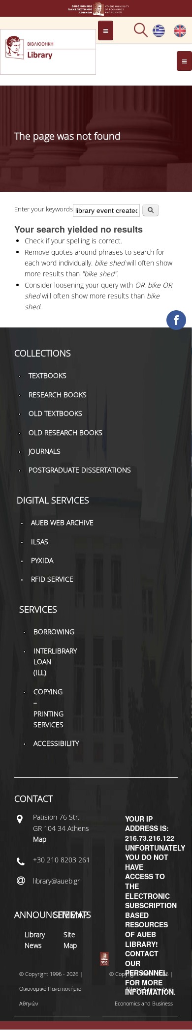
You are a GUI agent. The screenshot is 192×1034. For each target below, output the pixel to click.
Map (39, 839)
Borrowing (53, 631)
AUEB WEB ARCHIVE (62, 522)
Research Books (58, 394)
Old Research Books (65, 432)
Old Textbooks (55, 413)
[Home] (96, 11)
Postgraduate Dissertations (80, 469)
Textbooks (47, 375)
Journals (45, 451)
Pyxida (42, 560)
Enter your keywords (43, 209)
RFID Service (52, 579)
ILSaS (39, 541)
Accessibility (56, 743)
